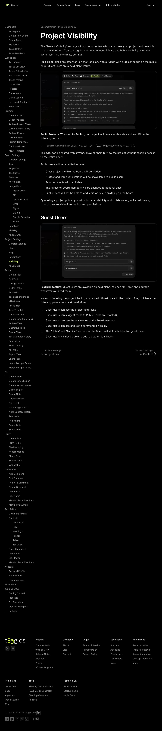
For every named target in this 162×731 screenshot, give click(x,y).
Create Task (15, 274)
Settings (13, 611)
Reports (13, 88)
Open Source (12, 699)
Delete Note (15, 394)
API (14, 195)
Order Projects (16, 119)
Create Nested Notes (20, 385)
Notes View (15, 84)
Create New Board (18, 35)
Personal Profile (17, 571)
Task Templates (17, 310)
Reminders (14, 341)
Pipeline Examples (18, 606)
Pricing (47, 5)
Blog (77, 5)
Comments (10, 469)
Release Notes (42, 654)
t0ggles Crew (12, 588)
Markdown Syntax (18, 504)
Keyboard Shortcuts (19, 102)
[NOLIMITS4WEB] (38, 712)
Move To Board (17, 150)
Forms (8, 434)
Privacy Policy (90, 649)
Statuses (13, 177)
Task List (17, 544)
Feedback (40, 658)
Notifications (15, 575)
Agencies (115, 649)
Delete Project (16, 137)
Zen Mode (14, 416)
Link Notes (14, 496)
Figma (16, 208)
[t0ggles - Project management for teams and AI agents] (17, 719)
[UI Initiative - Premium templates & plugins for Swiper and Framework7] (27, 719)
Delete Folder (15, 389)
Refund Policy (90, 654)
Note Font (14, 403)
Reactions (14, 226)
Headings (18, 531)
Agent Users (19, 190)
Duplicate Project (18, 146)
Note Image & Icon (18, 407)
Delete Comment (17, 487)
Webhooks (14, 465)
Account (9, 566)
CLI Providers (16, 602)
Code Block (19, 522)
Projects (9, 111)
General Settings (17, 159)
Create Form (15, 438)
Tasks (8, 270)
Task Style (14, 172)
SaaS (7, 690)
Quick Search (16, 97)
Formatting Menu (17, 549)
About (66, 645)
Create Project (16, 115)
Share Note (15, 429)
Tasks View (14, 62)
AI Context (14, 265)
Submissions (15, 460)
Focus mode (15, 93)
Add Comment (16, 473)
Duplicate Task (16, 314)
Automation (15, 181)
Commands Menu (18, 513)
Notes (8, 372)
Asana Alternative (142, 654)
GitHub (16, 212)
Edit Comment (16, 478)
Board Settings (12, 155)
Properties (14, 168)
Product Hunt (71, 686)
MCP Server (11, 584)
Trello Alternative (141, 649)
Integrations (15, 186)
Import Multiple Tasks (20, 363)
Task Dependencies (19, 296)
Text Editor (10, 509)
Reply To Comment (18, 482)
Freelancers (116, 654)
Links (11, 248)
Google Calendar (21, 217)
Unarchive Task (17, 327)
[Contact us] (13, 648)
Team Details (15, 49)
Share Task (14, 358)
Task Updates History (20, 336)
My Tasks (14, 44)
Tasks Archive (16, 80)
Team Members (17, 53)
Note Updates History (20, 411)
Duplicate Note (16, 398)
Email (15, 203)
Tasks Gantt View (18, 75)
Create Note (15, 376)
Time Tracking (16, 345)
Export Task (15, 354)
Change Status (16, 283)
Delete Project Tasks (19, 128)
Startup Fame (71, 690)
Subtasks (14, 292)
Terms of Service (91, 645)
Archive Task (15, 323)
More (113, 663)
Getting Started (17, 593)
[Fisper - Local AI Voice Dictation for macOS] (37, 719)
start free (127, 286)
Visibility (13, 230)
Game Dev (10, 686)
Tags (11, 164)
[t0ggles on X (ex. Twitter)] (7, 648)
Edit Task (13, 279)
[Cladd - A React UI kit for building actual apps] (32, 719)
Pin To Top (14, 305)
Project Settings (13, 239)
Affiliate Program (44, 667)
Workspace (14, 31)
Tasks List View (17, 66)
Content (13, 518)
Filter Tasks (15, 106)
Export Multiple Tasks (20, 367)
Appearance (15, 234)
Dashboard (10, 26)
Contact (67, 654)
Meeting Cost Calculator (41, 686)
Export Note (15, 425)
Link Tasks (14, 491)
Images (16, 535)
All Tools (33, 699)
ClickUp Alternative (142, 658)
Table (16, 540)
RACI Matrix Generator (40, 690)
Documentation (48, 26)
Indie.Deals (69, 695)
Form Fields (15, 442)
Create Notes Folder (19, 380)
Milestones (14, 301)
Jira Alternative (140, 645)
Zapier (16, 221)
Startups (114, 645)
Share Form (15, 456)
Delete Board (15, 40)
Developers (116, 658)
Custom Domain (21, 199)
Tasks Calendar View (19, 71)
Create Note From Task (21, 319)
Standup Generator (39, 695)
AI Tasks (13, 350)
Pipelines (13, 597)
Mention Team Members (21, 500)
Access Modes (16, 451)
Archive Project (17, 133)
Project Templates (18, 142)
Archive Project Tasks (20, 124)
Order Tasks (15, 288)
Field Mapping (16, 447)
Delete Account (17, 580)
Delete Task (15, 332)
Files (15, 527)
